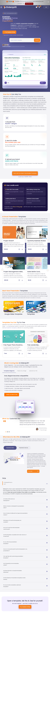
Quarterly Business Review (36, 241)
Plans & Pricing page (17, 206)
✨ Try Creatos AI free (9, 32)
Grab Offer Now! (29, 3)
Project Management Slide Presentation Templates (13, 272)
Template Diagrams (9, 371)
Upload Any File (33, 371)
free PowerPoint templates (10, 327)
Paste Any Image (21, 371)
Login (46, 7)
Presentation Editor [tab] (10, 447)
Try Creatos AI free (25, 607)
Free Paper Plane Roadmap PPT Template (13, 346)
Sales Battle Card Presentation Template (35, 272)
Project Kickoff (9, 241)
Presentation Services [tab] (23, 447)
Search (37, 40)
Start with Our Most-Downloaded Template (25, 173)
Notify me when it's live (11, 394)
